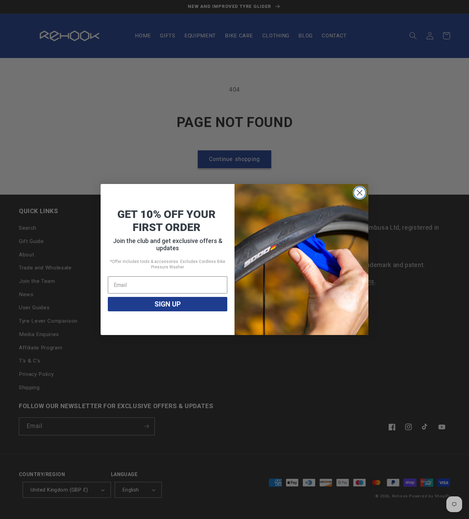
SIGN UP (168, 304)
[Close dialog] (360, 193)
